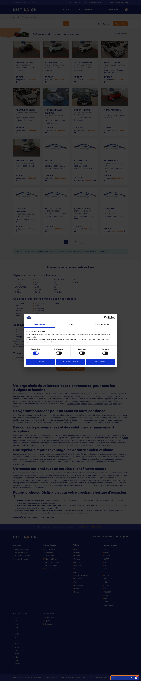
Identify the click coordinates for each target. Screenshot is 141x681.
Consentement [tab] (39, 324)
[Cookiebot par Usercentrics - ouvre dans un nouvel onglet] (106, 317)
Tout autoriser (100, 362)
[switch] (59, 353)
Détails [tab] (70, 324)
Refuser (41, 362)
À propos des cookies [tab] (101, 324)
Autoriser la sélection (70, 362)
